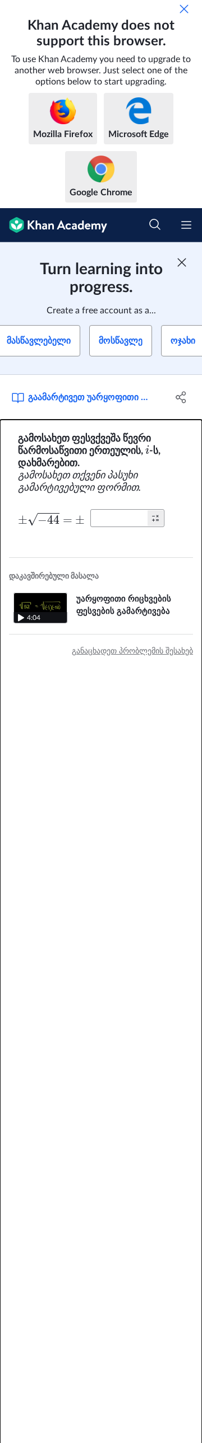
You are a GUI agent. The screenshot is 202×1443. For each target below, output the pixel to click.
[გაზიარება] (181, 397)
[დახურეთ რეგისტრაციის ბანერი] (182, 262)
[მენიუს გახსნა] (186, 225)
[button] (155, 518)
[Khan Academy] (53, 225)
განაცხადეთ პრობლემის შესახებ (132, 651)
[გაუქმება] (184, 9)
